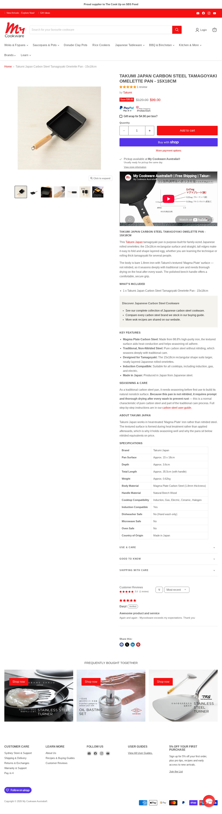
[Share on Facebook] (121, 644)
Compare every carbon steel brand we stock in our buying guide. (165, 315)
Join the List (176, 771)
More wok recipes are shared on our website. (153, 319)
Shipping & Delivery (15, 758)
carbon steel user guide (176, 407)
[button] (21, 192)
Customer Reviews (56, 763)
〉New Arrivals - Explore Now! (19, 13)
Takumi (127, 92)
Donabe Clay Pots (75, 45)
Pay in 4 (9, 773)
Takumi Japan (134, 242)
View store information (135, 167)
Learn (25, 55)
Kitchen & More (189, 45)
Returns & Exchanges (16, 763)
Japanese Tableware (129, 45)
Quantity (124, 122)
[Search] (177, 30)
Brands (9, 55)
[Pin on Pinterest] (138, 644)
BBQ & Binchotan (160, 45)
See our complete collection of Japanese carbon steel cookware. (165, 310)
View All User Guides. (140, 753)
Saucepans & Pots (45, 45)
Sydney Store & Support (18, 753)
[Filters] (159, 590)
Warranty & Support (15, 768)
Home (8, 66)
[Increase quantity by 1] (149, 130)
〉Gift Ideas (44, 13)
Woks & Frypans (15, 45)
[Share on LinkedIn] (133, 644)
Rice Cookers (101, 45)
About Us (51, 753)
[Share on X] (127, 644)
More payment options (168, 150)
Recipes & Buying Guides (60, 758)
